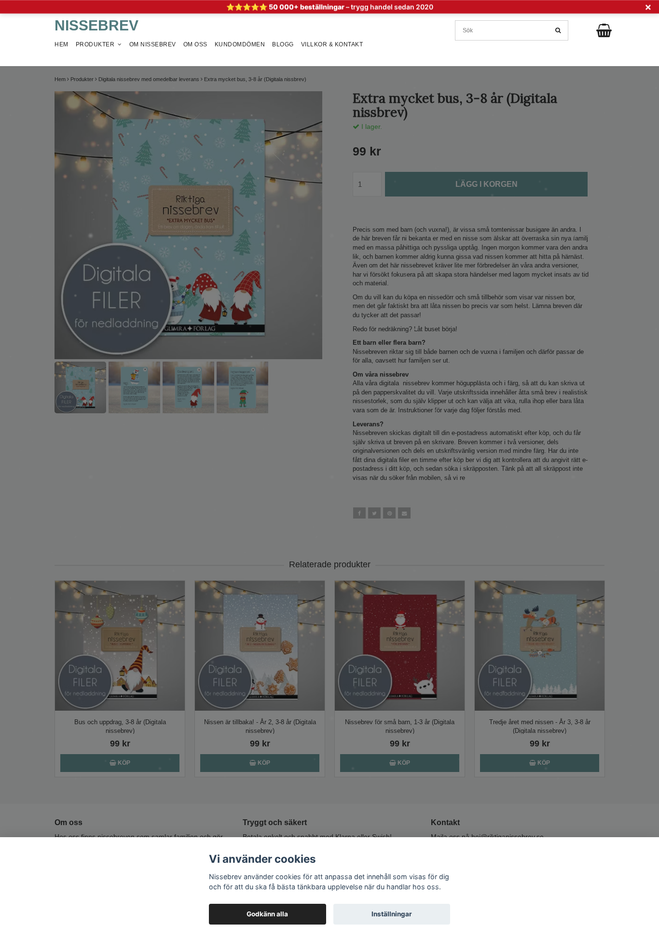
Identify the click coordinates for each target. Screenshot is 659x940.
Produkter (97, 44)
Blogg (283, 44)
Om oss (195, 44)
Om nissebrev (152, 44)
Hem (62, 44)
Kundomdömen (240, 44)
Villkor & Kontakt (332, 44)
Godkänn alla (267, 914)
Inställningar (391, 914)
